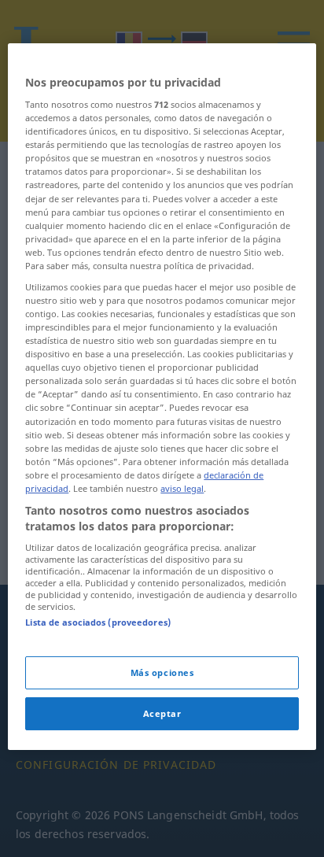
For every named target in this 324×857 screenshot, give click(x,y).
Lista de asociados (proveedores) (98, 622)
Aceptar (162, 713)
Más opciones (162, 672)
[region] (161, 396)
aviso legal (182, 488)
